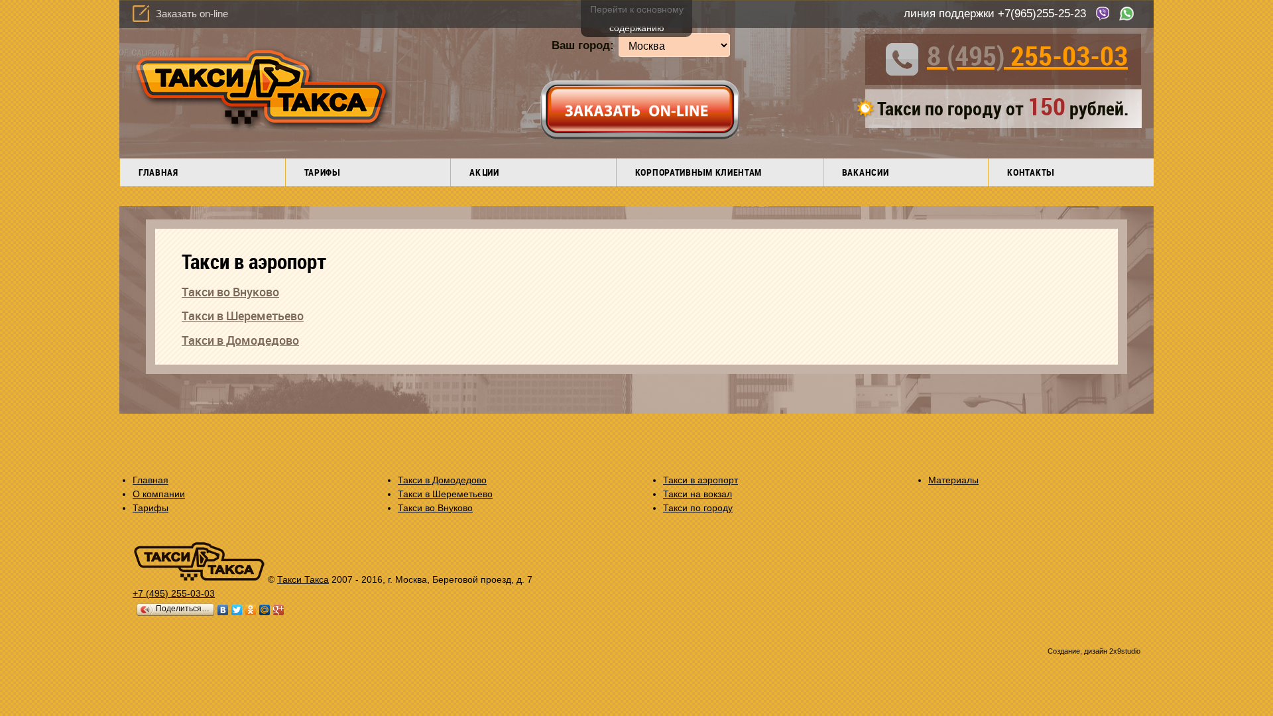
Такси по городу (698, 508)
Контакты (1030, 172)
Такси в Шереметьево (243, 316)
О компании (159, 494)
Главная (158, 172)
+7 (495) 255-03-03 (174, 593)
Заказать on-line (192, 13)
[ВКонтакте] (223, 610)
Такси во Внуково (230, 292)
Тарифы (322, 172)
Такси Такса (303, 579)
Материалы (953, 480)
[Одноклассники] (251, 610)
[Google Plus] (279, 610)
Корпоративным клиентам (698, 172)
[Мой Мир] (265, 610)
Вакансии (865, 172)
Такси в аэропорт (700, 480)
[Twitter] (237, 610)
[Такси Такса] (199, 579)
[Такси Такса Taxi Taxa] (259, 136)
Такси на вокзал (697, 494)
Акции (484, 172)
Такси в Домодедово (240, 340)
